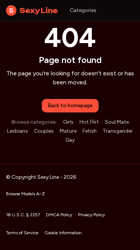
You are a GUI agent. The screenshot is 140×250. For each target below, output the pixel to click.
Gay (70, 140)
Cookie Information (63, 232)
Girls (68, 122)
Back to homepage (70, 105)
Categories (83, 10)
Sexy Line (33, 10)
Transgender (118, 131)
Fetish (90, 131)
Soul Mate (117, 122)
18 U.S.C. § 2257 (23, 214)
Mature (68, 131)
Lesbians (17, 131)
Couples (44, 131)
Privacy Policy (91, 214)
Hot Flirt (89, 122)
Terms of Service (22, 232)
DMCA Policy (59, 214)
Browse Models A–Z (25, 193)
